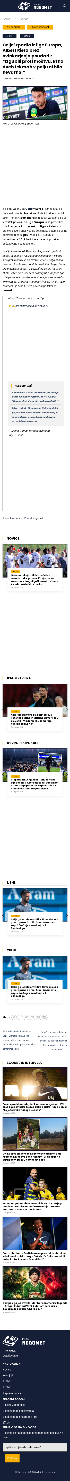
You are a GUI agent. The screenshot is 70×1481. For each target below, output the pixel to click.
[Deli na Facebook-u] (20, 1017)
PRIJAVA (12, 1458)
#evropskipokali (40, 27)
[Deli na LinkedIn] (45, 1017)
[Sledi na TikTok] (8, 1422)
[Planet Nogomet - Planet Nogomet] (35, 6)
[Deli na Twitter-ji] (26, 1017)
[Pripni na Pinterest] (38, 1017)
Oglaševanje (10, 1355)
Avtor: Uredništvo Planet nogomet (23, 518)
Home (6, 19)
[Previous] (3, 570)
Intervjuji (8, 1375)
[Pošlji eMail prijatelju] (32, 1017)
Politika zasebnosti (14, 1404)
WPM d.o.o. (21, 1472)
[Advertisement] (35, 166)
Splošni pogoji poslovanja (18, 1410)
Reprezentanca (12, 1393)
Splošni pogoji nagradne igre (20, 1416)
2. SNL (7, 1387)
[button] (5, 6)
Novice (24, 19)
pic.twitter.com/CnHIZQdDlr (31, 306)
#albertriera (14, 27)
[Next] (67, 570)
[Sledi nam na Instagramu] (4, 1422)
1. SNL (9, 36)
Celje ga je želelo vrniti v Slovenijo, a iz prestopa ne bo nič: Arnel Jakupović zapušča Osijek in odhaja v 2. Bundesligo (34, 924)
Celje (27, 36)
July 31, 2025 (16, 435)
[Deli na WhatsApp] (14, 1017)
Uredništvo (9, 1351)
